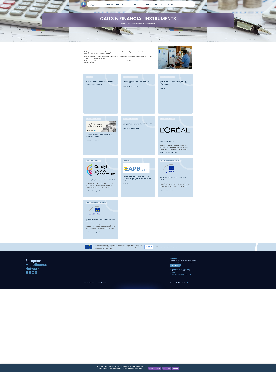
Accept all (175, 368)
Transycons (190, 282)
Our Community (136, 4)
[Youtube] (33, 272)
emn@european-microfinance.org (181, 274)
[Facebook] (27, 272)
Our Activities (121, 4)
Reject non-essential (154, 368)
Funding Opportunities (170, 4)
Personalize (166, 368)
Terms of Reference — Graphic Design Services (99, 81)
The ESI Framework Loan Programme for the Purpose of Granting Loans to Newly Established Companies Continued (137, 178)
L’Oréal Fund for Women (167, 141)
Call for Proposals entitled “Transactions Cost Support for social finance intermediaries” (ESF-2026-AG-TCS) (174, 82)
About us (109, 4)
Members (103, 282)
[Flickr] (36, 272)
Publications (92, 282)
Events (98, 282)
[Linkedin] (30, 272)
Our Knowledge (152, 4)
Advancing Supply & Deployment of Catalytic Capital (101, 180)
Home (123, 23)
